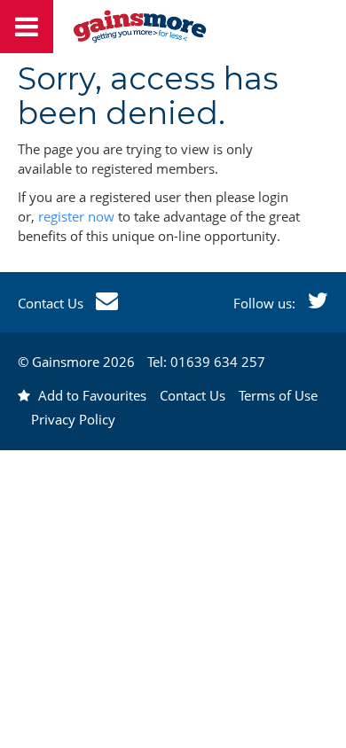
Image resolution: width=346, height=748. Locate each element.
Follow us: (266, 303)
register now (76, 216)
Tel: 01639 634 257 (206, 361)
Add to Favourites (90, 395)
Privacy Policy (73, 419)
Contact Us (52, 303)
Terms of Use (278, 395)
